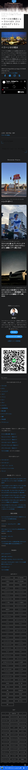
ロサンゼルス (14, 759)
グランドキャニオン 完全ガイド (9, 448)
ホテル (3, 388)
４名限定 (7, 584)
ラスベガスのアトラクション (14, 745)
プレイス (11, 13)
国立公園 (3, 411)
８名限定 (20, 584)
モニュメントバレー (20, 658)
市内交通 (3, 419)
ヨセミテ (7, 665)
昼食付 (20, 697)
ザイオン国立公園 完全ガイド (8, 434)
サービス (7, 623)
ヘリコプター (5, 738)
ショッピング (4, 391)
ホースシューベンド (7, 655)
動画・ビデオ (7, 686)
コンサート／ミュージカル (7, 468)
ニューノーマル (22, 734)
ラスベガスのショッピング (23, 745)
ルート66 (14, 755)
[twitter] (10, 75)
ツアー (2, 287)
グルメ (8, 199)
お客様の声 (7, 609)
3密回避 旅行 (14, 713)
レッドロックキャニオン (7, 676)
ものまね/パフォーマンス (7, 662)
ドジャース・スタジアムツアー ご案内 (10, 524)
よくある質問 (20, 662)
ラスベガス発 (8, 241)
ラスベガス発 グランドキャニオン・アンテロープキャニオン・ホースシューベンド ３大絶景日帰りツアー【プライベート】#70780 (13, 507)
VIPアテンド (7, 588)
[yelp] (20, 75)
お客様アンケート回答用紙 (14, 341)
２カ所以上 (7, 581)
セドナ (7, 634)
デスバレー (7, 637)
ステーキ (14, 731)
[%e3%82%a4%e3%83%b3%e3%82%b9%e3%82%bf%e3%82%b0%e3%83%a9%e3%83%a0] (15, 75)
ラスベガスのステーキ (5, 748)
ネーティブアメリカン (6, 413)
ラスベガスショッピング (5, 752)
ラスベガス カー (5, 462)
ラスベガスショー (5, 567)
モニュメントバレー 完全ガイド (9, 436)
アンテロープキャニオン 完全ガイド (9, 445)
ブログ (11, 199)
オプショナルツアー (6, 553)
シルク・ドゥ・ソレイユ (7, 465)
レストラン (4, 405)
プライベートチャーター (20, 648)
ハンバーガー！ (7, 201)
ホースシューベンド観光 (23, 738)
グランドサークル (5, 727)
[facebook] (5, 75)
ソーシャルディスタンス (14, 734)
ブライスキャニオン (7, 648)
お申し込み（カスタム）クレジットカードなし (12, 559)
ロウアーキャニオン (7, 679)
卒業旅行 (22, 759)
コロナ (14, 727)
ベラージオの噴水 (10, 14)
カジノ (3, 399)
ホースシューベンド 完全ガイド (9, 439)
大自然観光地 (17, 287)
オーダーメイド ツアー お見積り (14, 336)
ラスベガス (15, 13)
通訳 (7, 704)
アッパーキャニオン (13, 717)
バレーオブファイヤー (7, 644)
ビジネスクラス (20, 644)
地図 (2, 416)
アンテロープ (22, 717)
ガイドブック (3, 199)
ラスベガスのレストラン (23, 748)
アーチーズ (20, 588)
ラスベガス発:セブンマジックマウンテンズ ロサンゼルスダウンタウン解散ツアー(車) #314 (13, 246)
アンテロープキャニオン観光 (14, 720)
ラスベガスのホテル (13, 748)
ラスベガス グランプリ (7, 536)
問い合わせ (14, 332)
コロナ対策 (23, 727)
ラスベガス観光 (5, 135)
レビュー (20, 676)
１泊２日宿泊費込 (20, 577)
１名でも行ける (7, 577)
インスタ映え (7, 602)
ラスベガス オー (5, 459)
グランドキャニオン (7, 616)
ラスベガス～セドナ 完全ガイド (9, 442)
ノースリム (20, 641)
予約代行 (7, 683)
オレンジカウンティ (5, 724)
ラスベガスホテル (14, 752)
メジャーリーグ (5, 741)
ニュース (20, 637)
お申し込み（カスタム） (7, 556)
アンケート (20, 595)
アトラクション (4, 13)
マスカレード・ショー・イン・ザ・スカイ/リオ (13, 149)
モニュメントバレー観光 (23, 741)
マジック (3, 471)
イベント (3, 396)
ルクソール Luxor (8, 141)
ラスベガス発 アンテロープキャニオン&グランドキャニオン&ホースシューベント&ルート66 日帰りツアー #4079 (13, 480)
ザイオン (20, 623)
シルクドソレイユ (5, 731)
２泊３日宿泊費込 (20, 581)
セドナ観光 (5, 734)
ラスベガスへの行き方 (7, 669)
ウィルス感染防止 (20, 602)
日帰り (13, 241)
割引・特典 (20, 683)
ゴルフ (3, 394)
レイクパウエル (7, 672)
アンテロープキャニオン (5, 720)
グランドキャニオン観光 (23, 724)
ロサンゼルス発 (20, 199)
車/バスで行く (17, 241)
